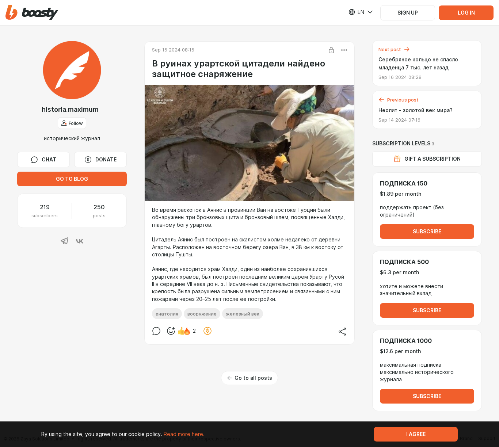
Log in (466, 13)
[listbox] (356, 12)
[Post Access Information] (331, 50)
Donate (106, 160)
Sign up (407, 13)
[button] (31, 12)
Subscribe (427, 231)
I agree (416, 434)
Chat (49, 160)
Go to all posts (253, 378)
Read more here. (184, 434)
